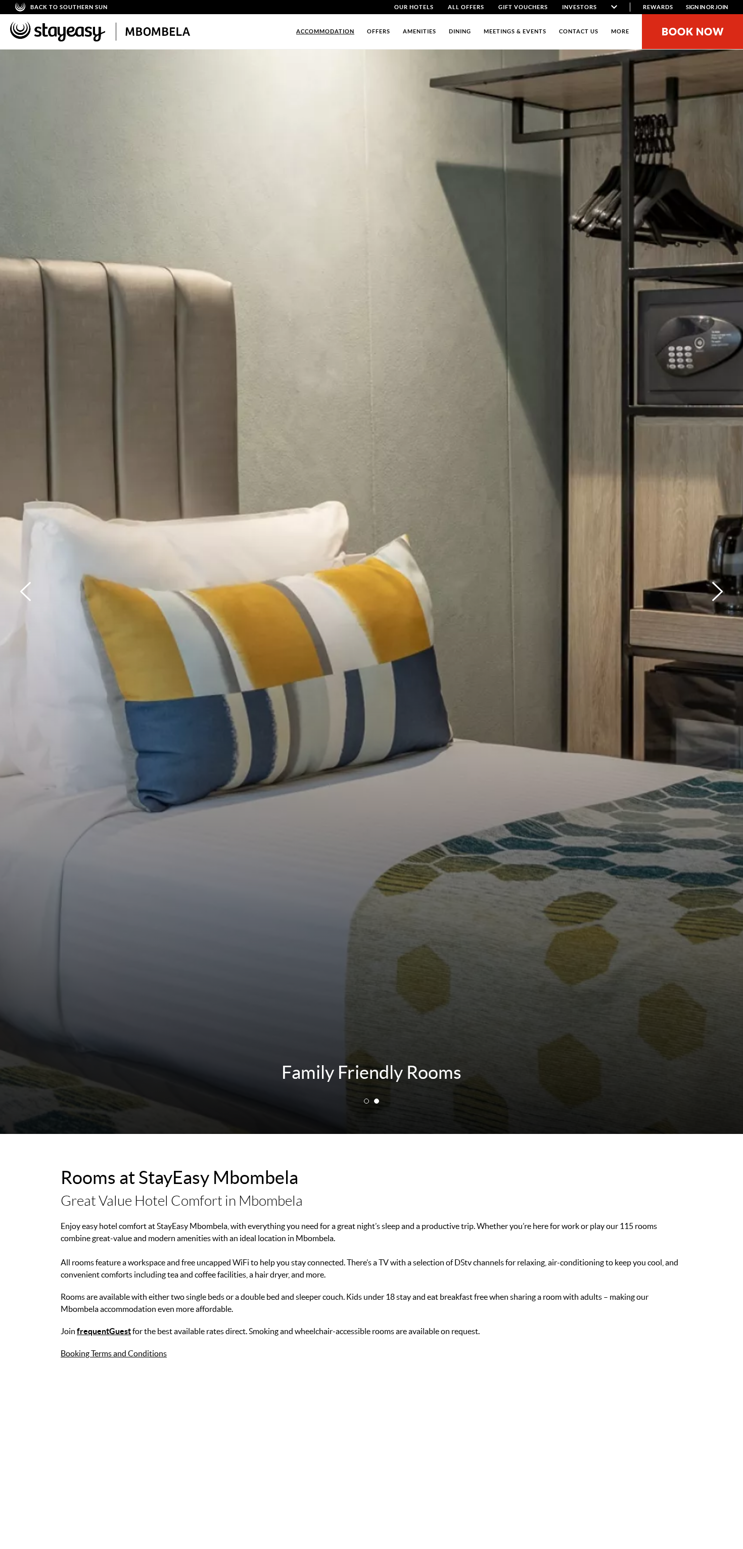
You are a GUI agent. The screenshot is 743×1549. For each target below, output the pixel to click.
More (620, 31)
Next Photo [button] (717, 591)
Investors (579, 7)
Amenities (419, 31)
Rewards (658, 7)
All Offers (466, 7)
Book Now (693, 31)
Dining (460, 31)
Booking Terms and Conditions (114, 1353)
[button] (366, 1101)
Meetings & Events (515, 31)
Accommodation (325, 31)
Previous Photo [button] (25, 591)
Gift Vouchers (523, 7)
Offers (378, 31)
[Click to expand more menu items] (614, 7)
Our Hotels (414, 7)
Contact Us (578, 31)
